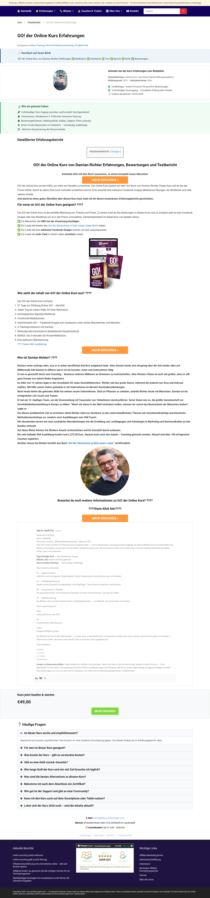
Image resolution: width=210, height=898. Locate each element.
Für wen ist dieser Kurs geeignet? (44, 747)
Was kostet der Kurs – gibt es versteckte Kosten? (54, 755)
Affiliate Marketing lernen (151, 855)
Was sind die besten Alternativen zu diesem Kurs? (55, 776)
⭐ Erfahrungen (44, 11)
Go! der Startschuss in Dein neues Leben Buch (73, 225)
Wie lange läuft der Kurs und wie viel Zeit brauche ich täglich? (62, 769)
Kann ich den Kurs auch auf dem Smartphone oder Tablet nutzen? (64, 798)
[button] (105, 733)
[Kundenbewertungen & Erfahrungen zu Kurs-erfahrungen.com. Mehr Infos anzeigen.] (105, 845)
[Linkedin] (36, 678)
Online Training (37, 45)
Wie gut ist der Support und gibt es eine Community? (56, 791)
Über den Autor (146, 879)
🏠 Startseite (24, 11)
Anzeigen (115, 151)
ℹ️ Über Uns (113, 11)
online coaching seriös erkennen (28, 855)
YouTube (40, 652)
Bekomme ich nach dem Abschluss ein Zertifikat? (54, 784)
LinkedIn (40, 649)
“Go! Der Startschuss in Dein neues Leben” (91, 443)
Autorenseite (42, 659)
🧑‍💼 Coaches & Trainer (90, 11)
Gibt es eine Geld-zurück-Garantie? (46, 762)
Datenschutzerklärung (150, 859)
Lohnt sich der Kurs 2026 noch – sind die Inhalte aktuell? (59, 805)
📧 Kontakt (132, 11)
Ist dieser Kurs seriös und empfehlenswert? (51, 733)
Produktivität (34, 22)
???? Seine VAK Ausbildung (32, 344)
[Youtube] (40, 678)
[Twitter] (45, 678)
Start (19, 22)
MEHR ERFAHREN (105, 711)
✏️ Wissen (65, 11)
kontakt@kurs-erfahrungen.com (108, 818)
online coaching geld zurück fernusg (30, 859)
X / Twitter (41, 656)
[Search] (183, 11)
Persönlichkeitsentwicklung (60, 45)
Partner (143, 875)
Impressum (144, 864)
